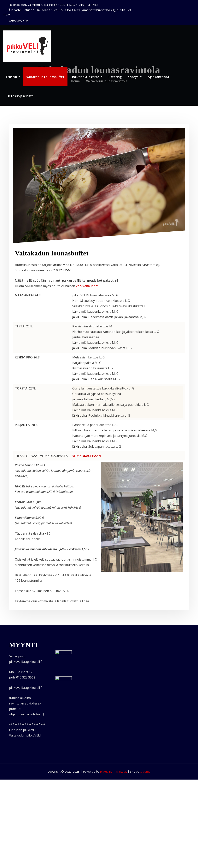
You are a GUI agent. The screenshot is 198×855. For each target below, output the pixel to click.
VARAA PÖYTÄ (18, 20)
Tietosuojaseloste (20, 96)
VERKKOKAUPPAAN (86, 456)
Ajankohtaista (158, 77)
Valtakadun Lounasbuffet (45, 77)
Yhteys (133, 77)
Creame (145, 771)
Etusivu (12, 77)
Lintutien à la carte (85, 77)
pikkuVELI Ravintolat (113, 771)
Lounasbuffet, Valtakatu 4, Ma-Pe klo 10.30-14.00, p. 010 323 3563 (53, 5)
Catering (115, 77)
